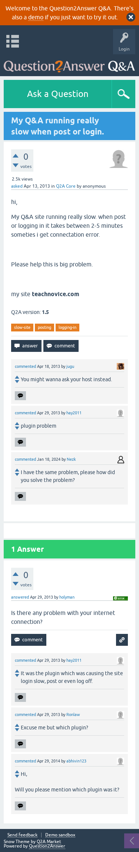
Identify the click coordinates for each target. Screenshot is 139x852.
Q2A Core (66, 186)
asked (17, 186)
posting (44, 327)
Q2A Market (49, 841)
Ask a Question (58, 94)
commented (25, 366)
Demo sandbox (60, 835)
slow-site (22, 327)
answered (20, 597)
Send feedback (22, 835)
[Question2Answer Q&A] (69, 63)
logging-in (67, 327)
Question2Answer (47, 846)
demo (35, 17)
